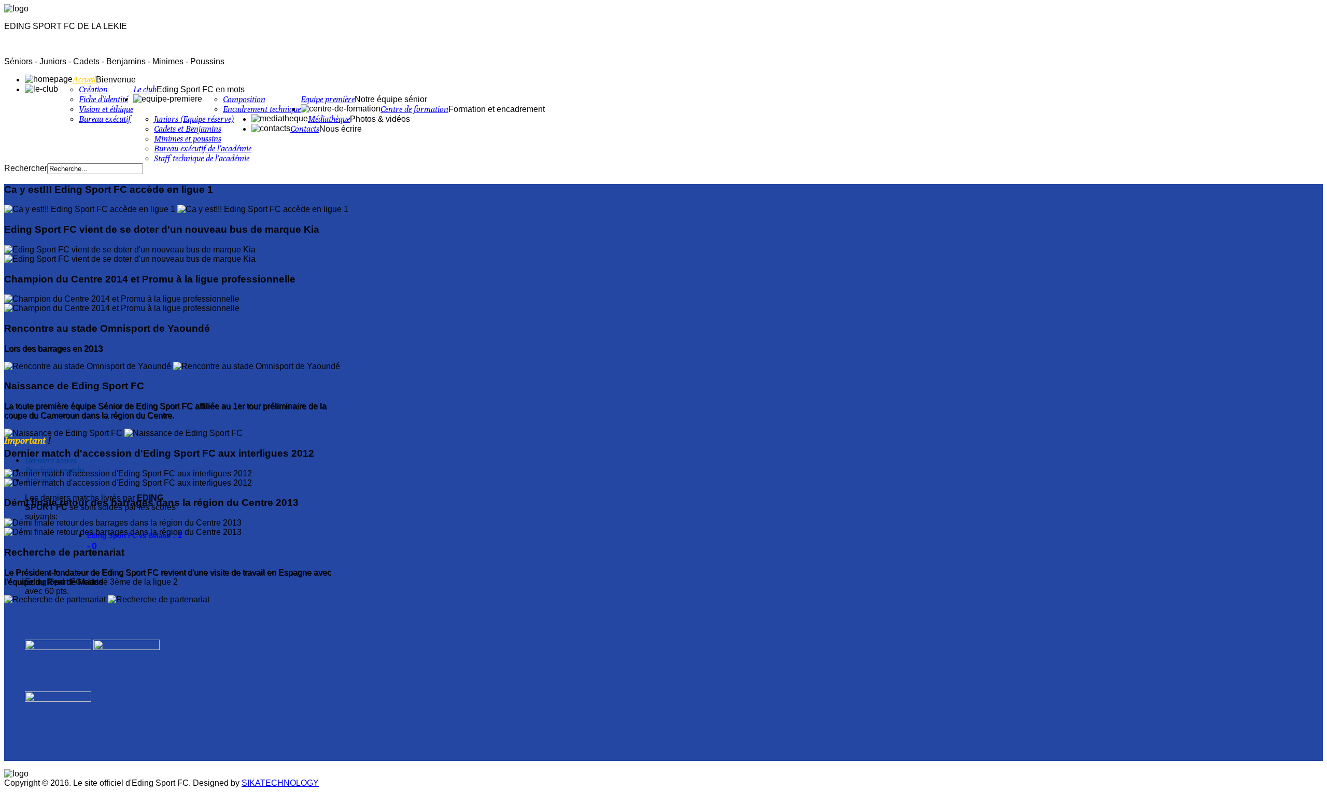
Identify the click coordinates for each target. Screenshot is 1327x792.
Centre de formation (414, 109)
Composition (244, 99)
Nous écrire (340, 128)
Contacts (304, 129)
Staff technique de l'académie (201, 158)
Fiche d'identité (103, 99)
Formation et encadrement (496, 109)
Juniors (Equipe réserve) (194, 119)
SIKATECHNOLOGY (280, 783)
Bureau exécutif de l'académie (202, 148)
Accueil (84, 79)
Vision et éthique (106, 109)
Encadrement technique (262, 109)
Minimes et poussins (187, 139)
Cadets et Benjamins (187, 129)
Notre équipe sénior (391, 99)
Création (93, 89)
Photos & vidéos (380, 119)
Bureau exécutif (105, 119)
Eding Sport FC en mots (201, 89)
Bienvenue (116, 79)
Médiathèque (329, 119)
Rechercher (25, 168)
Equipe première (328, 99)
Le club (145, 89)
